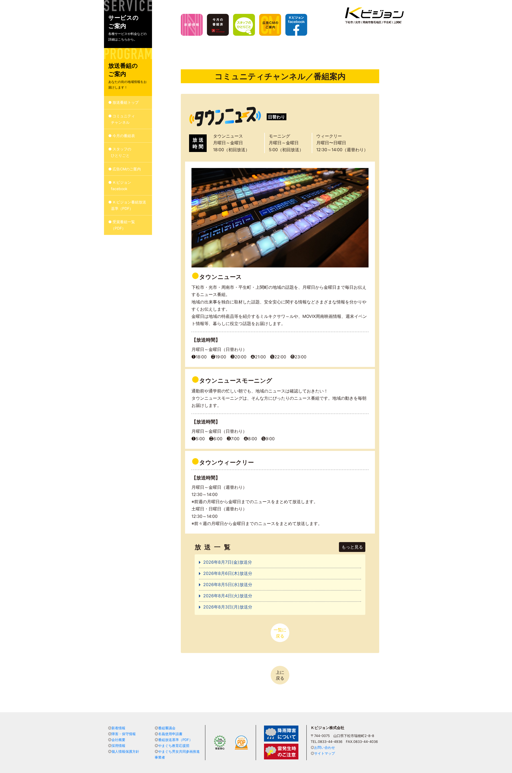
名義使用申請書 (170, 734)
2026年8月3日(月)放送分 (227, 607)
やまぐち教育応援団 (173, 745)
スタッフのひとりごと (121, 152)
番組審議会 (166, 728)
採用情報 (118, 745)
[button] (128, 24)
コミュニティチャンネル (123, 119)
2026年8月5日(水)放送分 (227, 584)
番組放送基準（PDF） (175, 740)
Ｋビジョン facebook (121, 185)
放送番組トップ (126, 102)
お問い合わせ (324, 747)
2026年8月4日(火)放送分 (227, 595)
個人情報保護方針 (125, 751)
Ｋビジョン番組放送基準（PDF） (128, 205)
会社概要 (118, 740)
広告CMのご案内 (127, 169)
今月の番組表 (124, 135)
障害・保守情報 (123, 734)
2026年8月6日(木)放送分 (227, 573)
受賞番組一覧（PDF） (123, 225)
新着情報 (118, 728)
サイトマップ (324, 753)
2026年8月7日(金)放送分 (227, 562)
